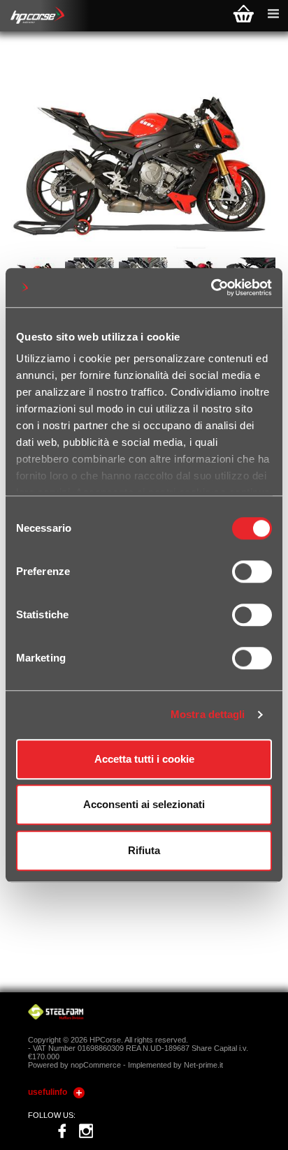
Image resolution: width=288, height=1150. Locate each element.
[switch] (252, 571)
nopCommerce (96, 1065)
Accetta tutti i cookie (144, 759)
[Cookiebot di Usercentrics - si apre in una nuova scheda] (211, 287)
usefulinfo (47, 1092)
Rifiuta (144, 850)
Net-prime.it (203, 1065)
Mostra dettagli (208, 714)
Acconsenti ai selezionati (144, 804)
